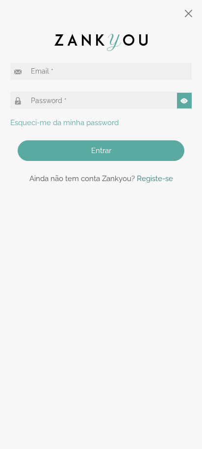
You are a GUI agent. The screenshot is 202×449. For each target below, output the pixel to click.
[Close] (189, 13)
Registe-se (155, 178)
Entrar (101, 150)
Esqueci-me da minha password (64, 122)
